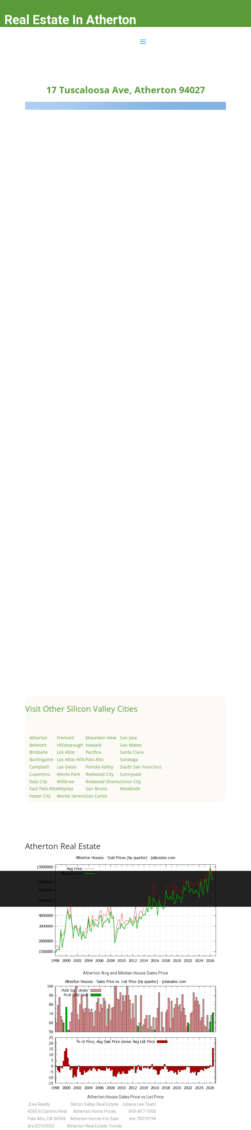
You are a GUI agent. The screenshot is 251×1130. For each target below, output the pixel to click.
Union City (130, 781)
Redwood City (100, 774)
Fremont (65, 738)
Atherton (38, 738)
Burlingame (41, 759)
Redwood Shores (103, 781)
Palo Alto (94, 759)
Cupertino (39, 774)
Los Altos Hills (71, 759)
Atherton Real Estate (63, 846)
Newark (93, 745)
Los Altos (66, 752)
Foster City (40, 796)
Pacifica (93, 752)
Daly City (38, 781)
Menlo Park (68, 774)
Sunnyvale (130, 774)
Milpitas (65, 788)
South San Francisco (140, 767)
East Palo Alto (43, 788)
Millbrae (65, 781)
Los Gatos (67, 767)
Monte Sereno (71, 796)
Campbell (39, 767)
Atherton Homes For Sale (94, 1118)
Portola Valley (99, 767)
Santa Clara (132, 752)
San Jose (128, 738)
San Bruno (96, 788)
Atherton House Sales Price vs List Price (125, 1096)
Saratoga (129, 759)
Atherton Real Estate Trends (94, 1126)
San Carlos (96, 796)
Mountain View (101, 738)
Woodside (130, 788)
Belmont (38, 745)
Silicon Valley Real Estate (94, 1104)
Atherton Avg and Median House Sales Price (125, 973)
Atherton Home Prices (94, 1111)
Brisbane (38, 752)
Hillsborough (70, 745)
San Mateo (131, 745)
